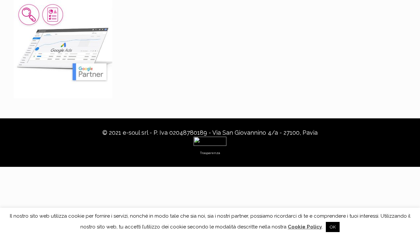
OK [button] (333, 227)
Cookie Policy (305, 227)
